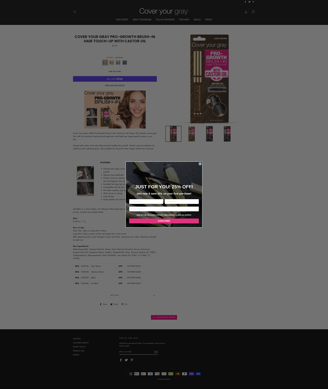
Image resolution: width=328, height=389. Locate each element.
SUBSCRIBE (164, 221)
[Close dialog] (200, 164)
